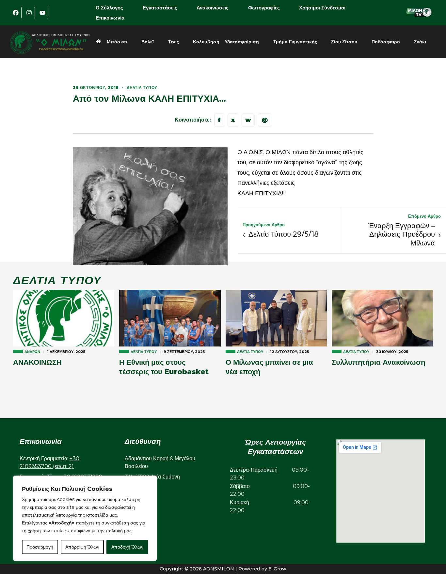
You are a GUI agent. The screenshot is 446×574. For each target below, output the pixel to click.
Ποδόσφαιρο (386, 42)
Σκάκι (420, 42)
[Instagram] (29, 13)
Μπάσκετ (117, 42)
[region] (85, 518)
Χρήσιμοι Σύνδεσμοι (322, 8)
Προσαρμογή (39, 547)
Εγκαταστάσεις (160, 8)
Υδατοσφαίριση (242, 42)
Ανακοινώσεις (213, 8)
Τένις (173, 42)
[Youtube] (42, 13)
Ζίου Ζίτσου (344, 42)
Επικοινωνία (110, 18)
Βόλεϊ (147, 42)
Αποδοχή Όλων (127, 547)
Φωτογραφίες (264, 8)
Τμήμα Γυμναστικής (295, 42)
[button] (113, 8)
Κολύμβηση (206, 42)
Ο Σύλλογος (109, 8)
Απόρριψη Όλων (82, 547)
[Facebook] (16, 13)
